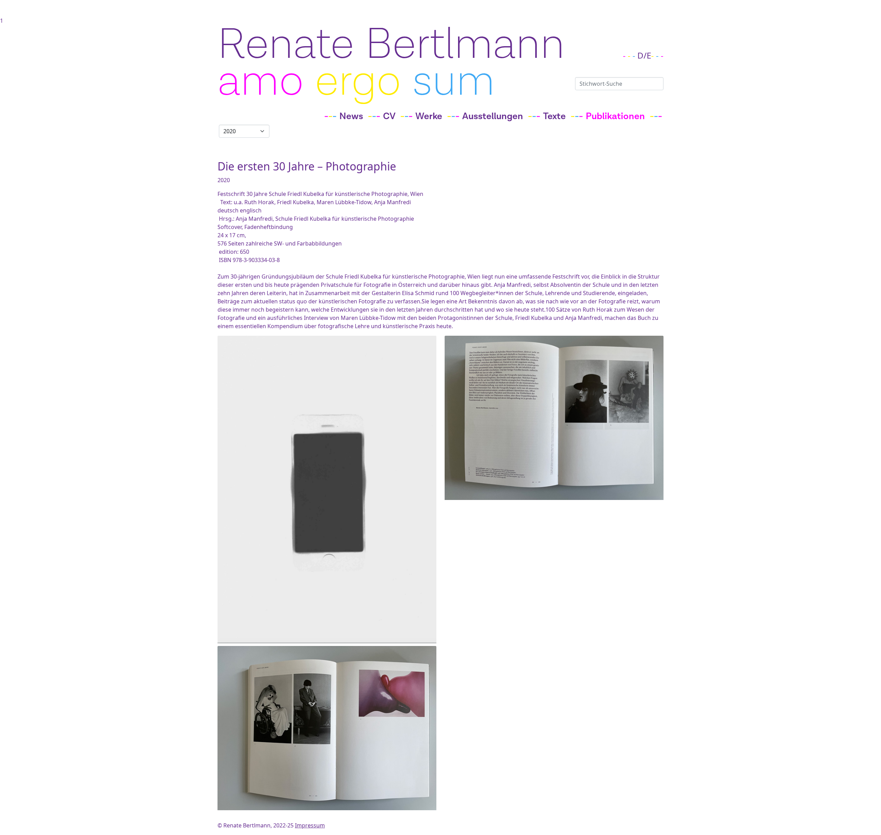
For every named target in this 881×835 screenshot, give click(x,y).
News (351, 116)
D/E (644, 55)
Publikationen (615, 116)
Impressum (310, 825)
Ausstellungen (492, 116)
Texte (554, 116)
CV (389, 116)
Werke (428, 116)
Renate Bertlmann (391, 44)
